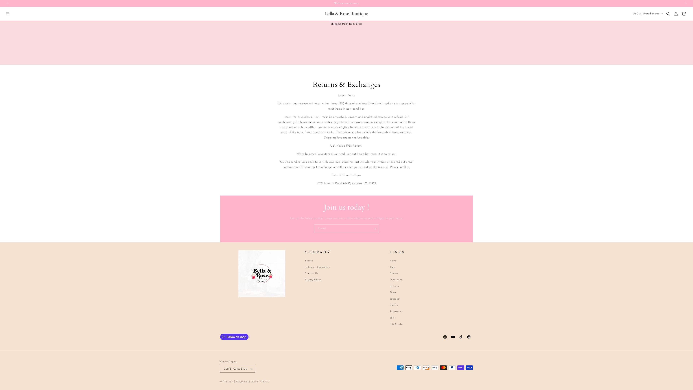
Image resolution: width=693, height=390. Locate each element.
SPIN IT (389, 215)
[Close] (407, 151)
